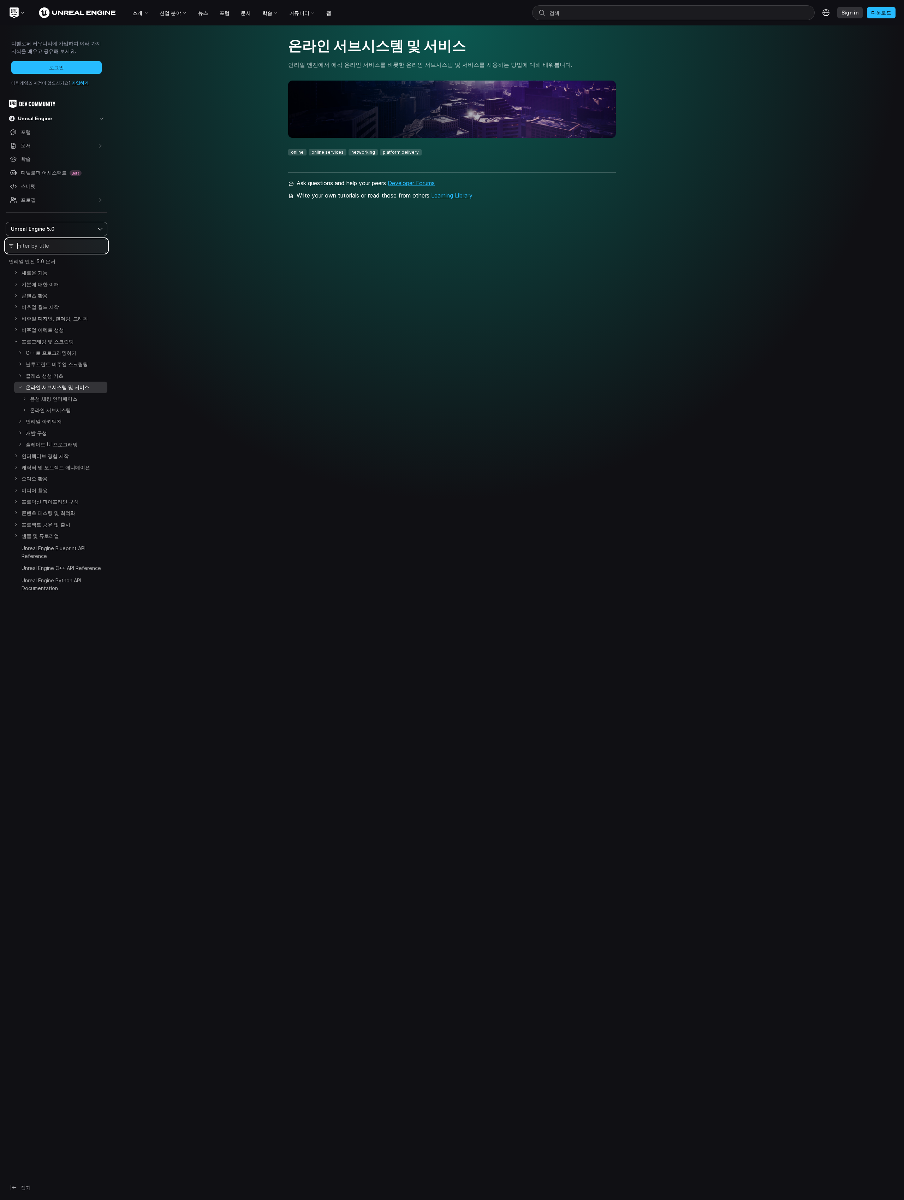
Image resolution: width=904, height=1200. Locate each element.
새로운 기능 (35, 273)
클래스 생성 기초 (44, 376)
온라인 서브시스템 (50, 410)
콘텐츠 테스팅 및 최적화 (48, 513)
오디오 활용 (35, 479)
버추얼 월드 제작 (40, 307)
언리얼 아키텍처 (44, 421)
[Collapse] (16, 341)
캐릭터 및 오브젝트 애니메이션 (56, 467)
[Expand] (16, 272)
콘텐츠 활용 (35, 296)
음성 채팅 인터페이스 (53, 399)
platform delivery (401, 152)
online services (327, 152)
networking (363, 152)
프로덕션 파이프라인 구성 (50, 502)
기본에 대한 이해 (40, 284)
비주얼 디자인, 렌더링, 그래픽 (55, 319)
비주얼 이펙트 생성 (43, 330)
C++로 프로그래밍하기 (51, 353)
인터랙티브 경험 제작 (45, 456)
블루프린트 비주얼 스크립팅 (57, 364)
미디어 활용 (35, 490)
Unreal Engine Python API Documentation (51, 584)
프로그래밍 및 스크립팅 (48, 342)
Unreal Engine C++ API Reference (61, 568)
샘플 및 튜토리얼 (40, 536)
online (297, 152)
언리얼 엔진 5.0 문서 (32, 261)
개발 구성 (36, 433)
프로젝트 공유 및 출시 (46, 525)
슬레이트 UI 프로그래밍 (52, 444)
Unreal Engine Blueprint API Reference (53, 552)
